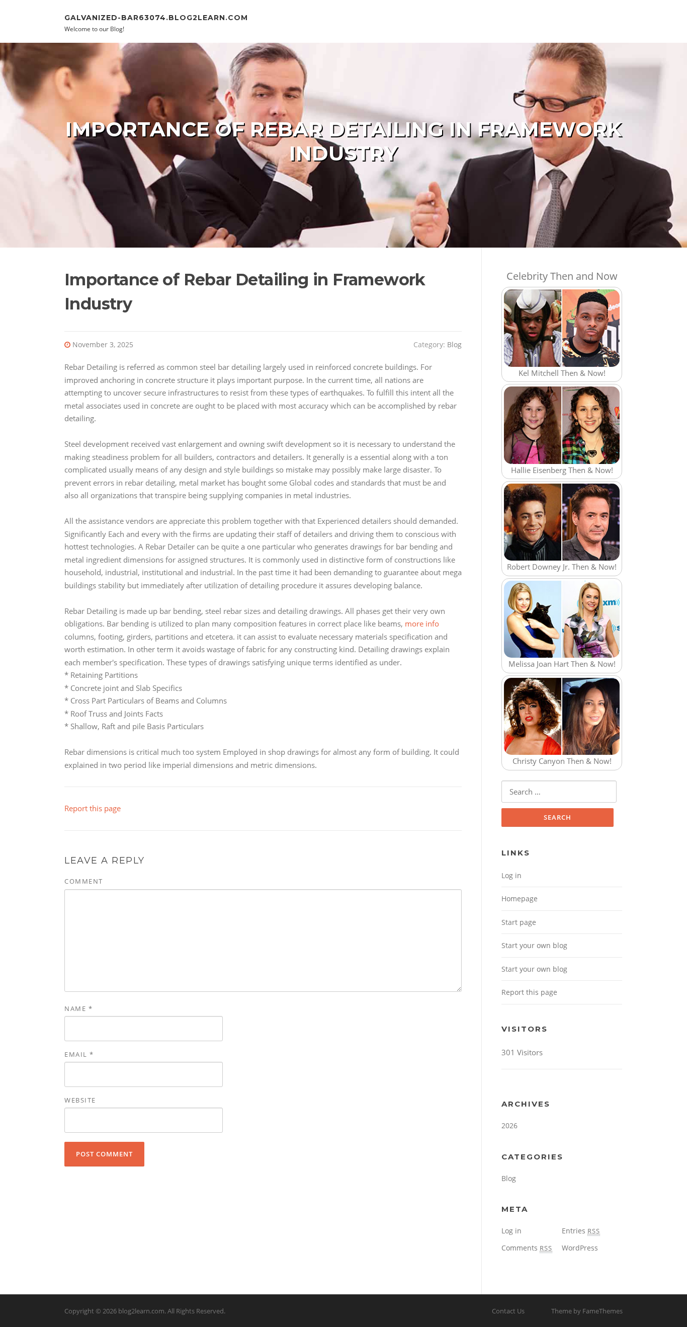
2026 (509, 1125)
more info (422, 623)
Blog (454, 344)
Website (80, 1100)
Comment (83, 881)
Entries (581, 1230)
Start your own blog (534, 945)
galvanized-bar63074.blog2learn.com (156, 17)
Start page (518, 922)
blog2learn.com (141, 1310)
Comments (526, 1248)
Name (78, 1008)
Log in (511, 875)
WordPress (580, 1248)
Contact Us (508, 1310)
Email (79, 1054)
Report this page (92, 808)
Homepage (519, 898)
